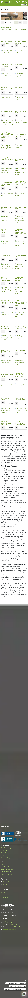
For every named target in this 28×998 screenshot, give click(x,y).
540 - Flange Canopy (20, 350)
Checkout (4, 895)
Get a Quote (24, 4)
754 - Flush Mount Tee (6, 208)
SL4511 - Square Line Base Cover (6, 423)
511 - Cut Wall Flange (20, 65)
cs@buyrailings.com (9, 922)
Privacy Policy (5, 867)
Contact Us (4, 853)
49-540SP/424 (19, 373)
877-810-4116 (13, 924)
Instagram (6, 884)
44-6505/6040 (6, 301)
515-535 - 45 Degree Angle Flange (20, 135)
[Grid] (16, 22)
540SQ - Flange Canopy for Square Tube (20, 399)
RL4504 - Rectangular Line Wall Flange (21, 183)
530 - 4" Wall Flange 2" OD (20, 88)
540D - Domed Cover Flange (7, 375)
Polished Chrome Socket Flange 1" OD (6, 279)
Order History (5, 897)
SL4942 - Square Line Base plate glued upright (21, 304)
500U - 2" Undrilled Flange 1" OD (6, 65)
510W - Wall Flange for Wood (7, 160)
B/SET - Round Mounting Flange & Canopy (6, 351)
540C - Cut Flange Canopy (6, 398)
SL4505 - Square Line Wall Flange (20, 279)
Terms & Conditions (7, 869)
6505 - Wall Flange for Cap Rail (7, 303)
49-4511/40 (5, 421)
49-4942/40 (19, 301)
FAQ (2, 864)
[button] (3, 45)
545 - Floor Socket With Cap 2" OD (6, 327)
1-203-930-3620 (16, 927)
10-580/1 (4, 277)
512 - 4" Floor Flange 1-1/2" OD (6, 88)
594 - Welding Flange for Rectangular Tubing (7, 136)
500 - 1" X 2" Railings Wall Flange (20, 42)
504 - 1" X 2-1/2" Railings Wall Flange (20, 423)
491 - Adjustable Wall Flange (20, 208)
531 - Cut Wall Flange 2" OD (6, 111)
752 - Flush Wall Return (19, 160)
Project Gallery (5, 858)
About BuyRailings (6, 848)
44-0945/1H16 (5, 229)
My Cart (3, 892)
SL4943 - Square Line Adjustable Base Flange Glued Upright (21, 232)
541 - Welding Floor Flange (6, 256)
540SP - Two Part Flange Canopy (19, 375)
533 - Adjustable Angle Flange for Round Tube (7, 184)
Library (3, 855)
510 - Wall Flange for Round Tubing (6, 42)
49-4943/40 (19, 229)
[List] (20, 22)
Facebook (6, 882)
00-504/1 (18, 421)
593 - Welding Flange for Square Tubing (20, 256)
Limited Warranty (6, 872)
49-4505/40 (19, 277)
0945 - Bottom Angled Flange (7, 231)
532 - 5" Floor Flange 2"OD (20, 111)
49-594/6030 (5, 133)
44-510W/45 (5, 158)
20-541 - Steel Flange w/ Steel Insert (20, 327)
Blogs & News (5, 850)
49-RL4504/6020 (20, 181)
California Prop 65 (6, 874)
